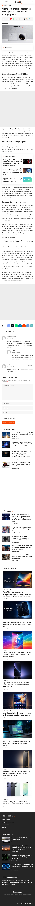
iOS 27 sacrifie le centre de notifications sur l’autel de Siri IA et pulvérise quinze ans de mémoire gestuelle (17, 654)
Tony (13, 350)
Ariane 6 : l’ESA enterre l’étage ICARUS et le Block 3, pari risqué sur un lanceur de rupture (22, 434)
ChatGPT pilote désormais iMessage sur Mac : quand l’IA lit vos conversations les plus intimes (17, 743)
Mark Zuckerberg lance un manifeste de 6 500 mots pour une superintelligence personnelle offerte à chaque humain (22, 866)
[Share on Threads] (24, 19)
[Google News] (28, 904)
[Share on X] (8, 19)
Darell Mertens (5, 23)
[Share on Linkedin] (16, 19)
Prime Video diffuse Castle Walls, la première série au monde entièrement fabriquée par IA (22, 556)
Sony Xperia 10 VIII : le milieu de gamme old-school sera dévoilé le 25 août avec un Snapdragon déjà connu (16, 773)
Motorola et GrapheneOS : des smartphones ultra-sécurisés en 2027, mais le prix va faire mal (17, 624)
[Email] (27, 19)
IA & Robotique (15, 523)
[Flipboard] (32, 904)
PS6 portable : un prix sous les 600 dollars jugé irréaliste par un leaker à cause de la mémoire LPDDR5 (22, 444)
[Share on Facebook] (6, 19)
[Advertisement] (17, 109)
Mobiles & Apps (7, 5)
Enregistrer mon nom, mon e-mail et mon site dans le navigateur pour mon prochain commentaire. (18, 417)
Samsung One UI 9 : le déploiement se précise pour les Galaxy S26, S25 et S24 (12, 179)
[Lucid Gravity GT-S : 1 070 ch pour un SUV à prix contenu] (6, 840)
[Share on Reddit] (19, 19)
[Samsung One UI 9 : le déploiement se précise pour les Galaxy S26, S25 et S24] (27, 179)
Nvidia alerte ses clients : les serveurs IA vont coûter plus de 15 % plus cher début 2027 (21, 856)
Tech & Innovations (15, 841)
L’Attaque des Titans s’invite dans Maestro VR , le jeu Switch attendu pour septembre (21, 464)
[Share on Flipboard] (11, 19)
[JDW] (17, 2)
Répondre (30, 336)
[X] (25, 904)
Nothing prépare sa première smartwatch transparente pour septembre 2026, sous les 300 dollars (22, 538)
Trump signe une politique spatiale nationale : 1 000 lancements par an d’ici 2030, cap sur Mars (21, 847)
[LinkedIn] (30, 904)
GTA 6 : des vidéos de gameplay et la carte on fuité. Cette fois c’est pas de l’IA (22, 528)
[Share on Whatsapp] (13, 19)
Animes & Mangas (15, 468)
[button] (3, 2)
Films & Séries (15, 560)
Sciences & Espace (16, 438)
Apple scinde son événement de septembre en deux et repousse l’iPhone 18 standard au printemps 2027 (17, 685)
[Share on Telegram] (21, 19)
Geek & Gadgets (15, 542)
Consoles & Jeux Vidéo (16, 448)
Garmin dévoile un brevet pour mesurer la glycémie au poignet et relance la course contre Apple (22, 547)
